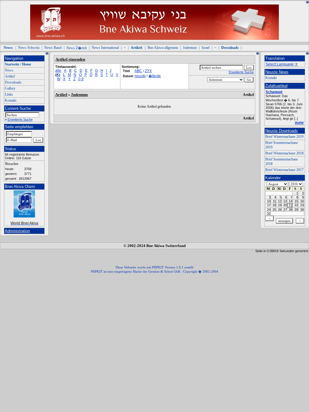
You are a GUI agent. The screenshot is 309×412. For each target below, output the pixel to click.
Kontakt (10, 100)
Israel (205, 48)
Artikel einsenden (70, 59)
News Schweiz (29, 48)
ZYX (148, 71)
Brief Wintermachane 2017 (284, 170)
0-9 (81, 79)
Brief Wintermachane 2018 (284, 153)
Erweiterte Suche (20, 119)
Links (9, 94)
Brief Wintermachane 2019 (284, 137)
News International (105, 48)
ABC (138, 71)
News (9, 70)
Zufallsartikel (276, 86)
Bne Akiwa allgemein (163, 48)
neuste (140, 76)
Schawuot (274, 92)
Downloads (13, 82)
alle (58, 70)
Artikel (10, 76)
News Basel (53, 48)
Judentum (190, 48)
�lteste (154, 76)
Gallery (10, 88)
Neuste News (276, 72)
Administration (17, 231)
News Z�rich (76, 48)
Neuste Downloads (281, 130)
